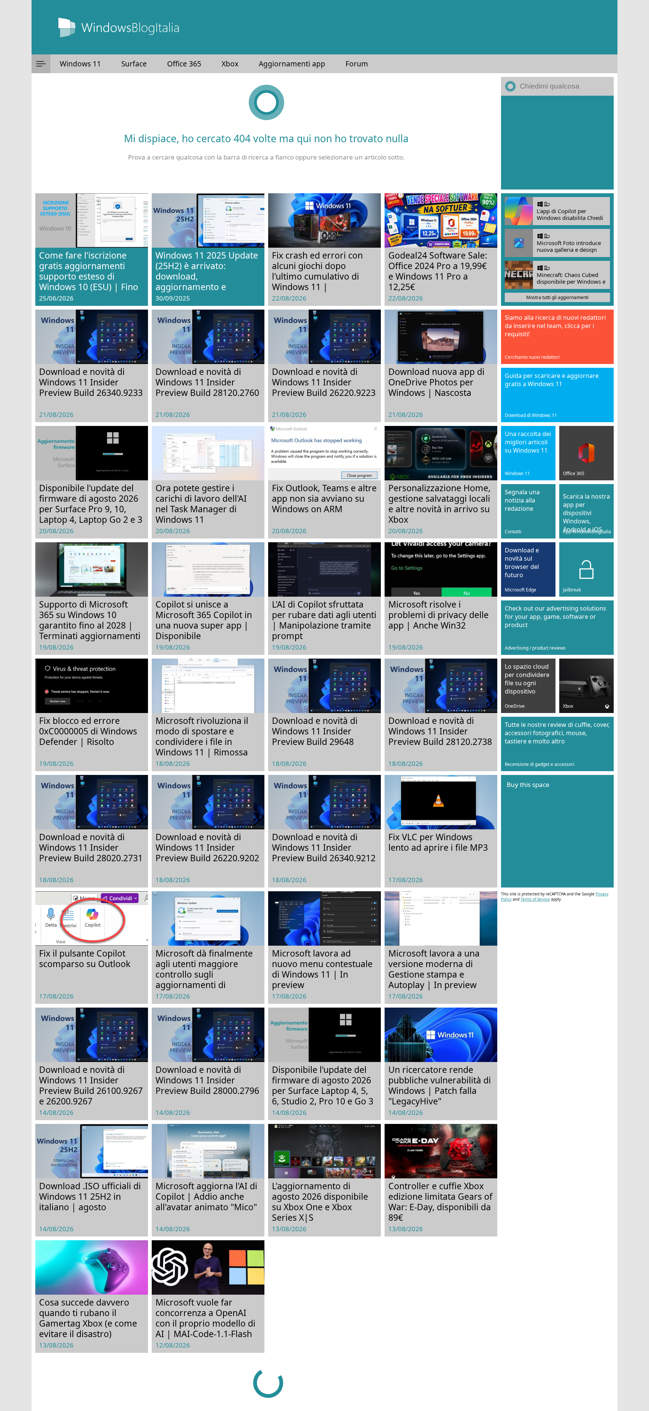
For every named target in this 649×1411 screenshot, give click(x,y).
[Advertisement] (557, 143)
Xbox (230, 64)
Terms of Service (535, 899)
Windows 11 (80, 64)
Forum (357, 64)
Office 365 (184, 64)
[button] (41, 63)
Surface (134, 64)
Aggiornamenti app (292, 64)
